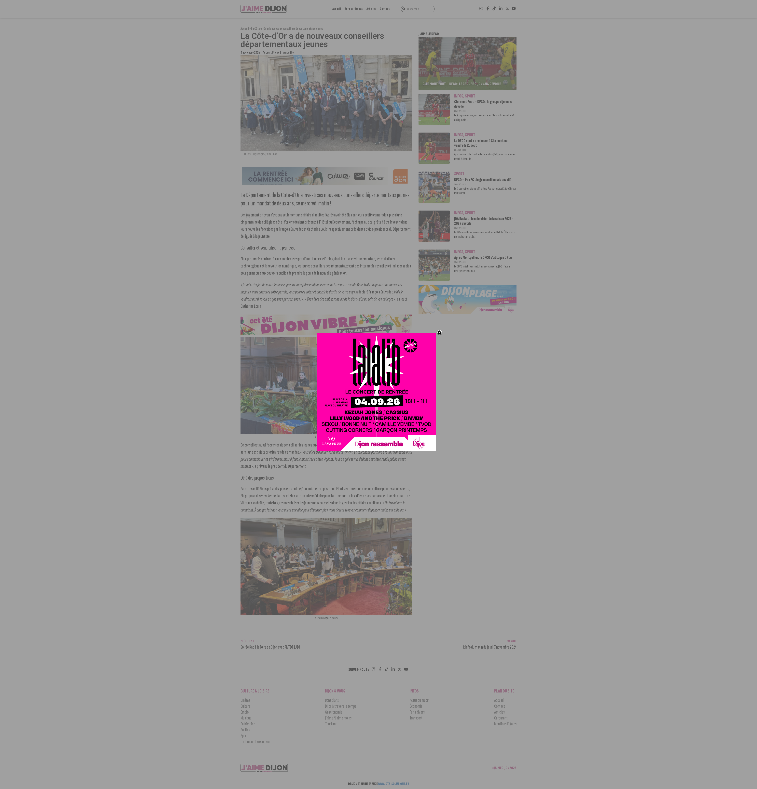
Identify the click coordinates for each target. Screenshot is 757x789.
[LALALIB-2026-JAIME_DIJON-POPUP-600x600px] (376, 450)
